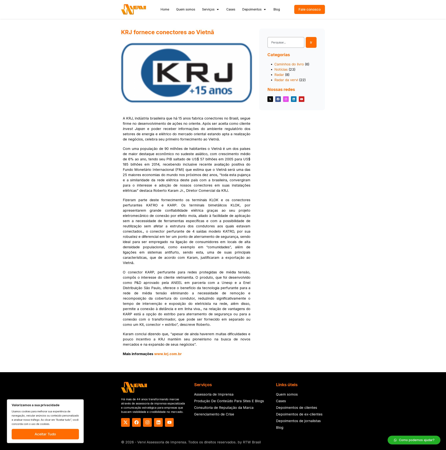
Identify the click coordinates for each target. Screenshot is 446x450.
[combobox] (285, 42)
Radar (279, 75)
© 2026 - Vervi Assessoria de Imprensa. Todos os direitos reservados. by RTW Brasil (191, 442)
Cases (230, 9)
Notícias (281, 69)
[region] (45, 421)
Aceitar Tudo (45, 434)
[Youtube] (301, 99)
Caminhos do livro (289, 64)
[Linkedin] (294, 99)
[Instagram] (286, 99)
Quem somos (185, 9)
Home (164, 9)
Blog (276, 9)
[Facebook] (278, 99)
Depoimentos (252, 9)
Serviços (208, 9)
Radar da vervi (286, 80)
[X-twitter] (270, 99)
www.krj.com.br (168, 354)
